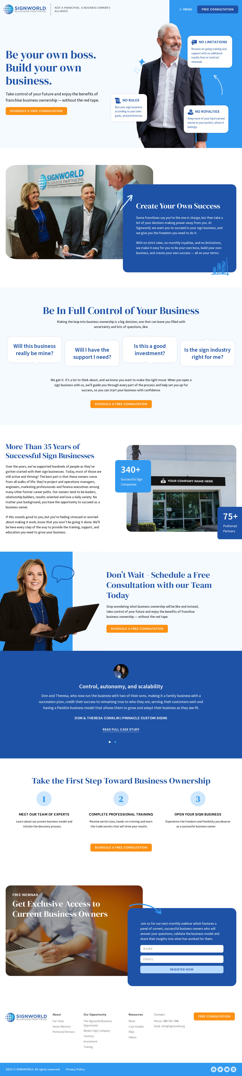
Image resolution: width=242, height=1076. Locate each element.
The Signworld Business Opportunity (98, 1023)
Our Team (58, 1021)
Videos (133, 1037)
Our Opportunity (95, 1014)
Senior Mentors (62, 1026)
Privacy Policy (75, 1069)
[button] (115, 742)
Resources (136, 1014)
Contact (159, 1014)
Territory (89, 1036)
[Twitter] (220, 1069)
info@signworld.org (173, 1026)
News (132, 1021)
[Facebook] (213, 1069)
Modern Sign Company (97, 1030)
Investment (90, 1041)
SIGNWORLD (24, 1069)
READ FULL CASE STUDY (121, 729)
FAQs (132, 1032)
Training (88, 1047)
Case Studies (136, 1026)
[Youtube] (227, 1069)
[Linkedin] (233, 1069)
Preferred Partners (64, 1032)
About (57, 1014)
